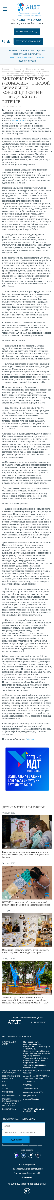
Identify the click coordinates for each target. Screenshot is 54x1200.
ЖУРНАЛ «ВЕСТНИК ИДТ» (27, 32)
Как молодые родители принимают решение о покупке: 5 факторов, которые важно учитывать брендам (25, 854)
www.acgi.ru (44, 1046)
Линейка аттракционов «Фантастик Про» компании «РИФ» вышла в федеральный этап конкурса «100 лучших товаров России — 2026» (26, 1000)
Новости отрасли (27, 61)
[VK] (23, 1155)
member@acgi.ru (31, 1099)
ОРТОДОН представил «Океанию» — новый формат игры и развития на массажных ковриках (26, 903)
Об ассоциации (27, 1164)
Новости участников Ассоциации (27, 58)
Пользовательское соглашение (27, 1169)
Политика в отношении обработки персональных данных (22, 1145)
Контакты (27, 1177)
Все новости (15, 51)
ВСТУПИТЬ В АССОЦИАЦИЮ (28, 41)
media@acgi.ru (30, 1111)
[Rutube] (37, 1155)
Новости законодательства (27, 54)
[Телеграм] (30, 1155)
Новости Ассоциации (34, 51)
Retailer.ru (30, 739)
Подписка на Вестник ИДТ (27, 1173)
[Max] (16, 1155)
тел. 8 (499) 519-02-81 (33, 1109)
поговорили (18, 120)
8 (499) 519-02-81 (29, 20)
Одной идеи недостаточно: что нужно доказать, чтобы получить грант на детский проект (25, 951)
